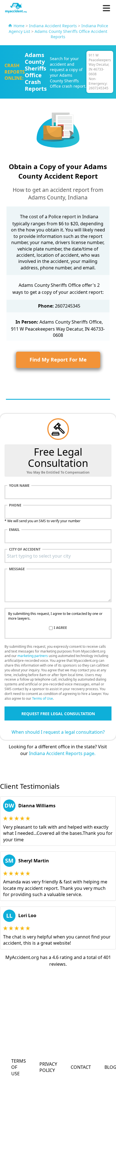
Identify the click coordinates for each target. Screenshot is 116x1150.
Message (17, 569)
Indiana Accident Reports (53, 25)
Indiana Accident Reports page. (62, 753)
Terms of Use (42, 698)
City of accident (25, 549)
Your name (19, 485)
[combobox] (58, 556)
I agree (60, 628)
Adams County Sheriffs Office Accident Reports (71, 34)
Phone (15, 505)
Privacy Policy (48, 1067)
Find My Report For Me (58, 359)
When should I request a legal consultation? (58, 732)
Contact (81, 1067)
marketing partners (32, 655)
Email (14, 529)
